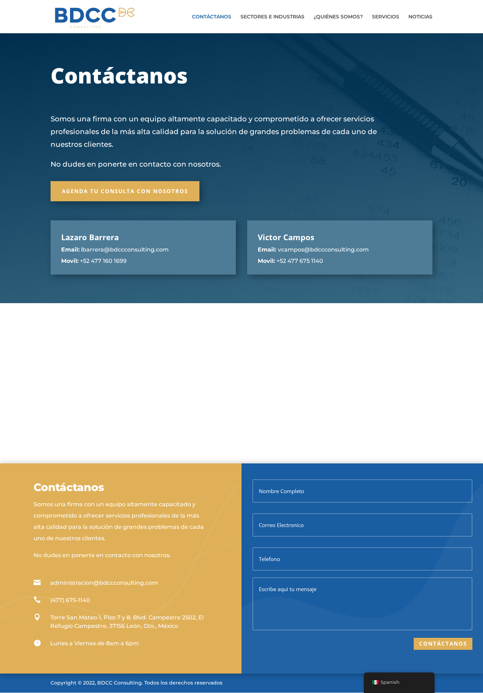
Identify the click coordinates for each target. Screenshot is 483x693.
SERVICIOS (385, 17)
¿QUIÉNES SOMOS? (338, 17)
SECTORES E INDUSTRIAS (272, 17)
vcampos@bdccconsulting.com (323, 249)
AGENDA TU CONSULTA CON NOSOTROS (125, 191)
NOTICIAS (420, 17)
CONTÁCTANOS (211, 17)
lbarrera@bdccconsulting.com (125, 249)
